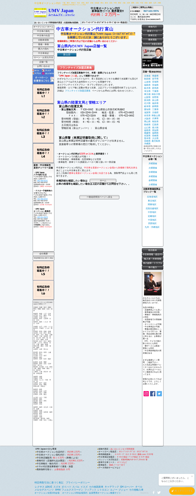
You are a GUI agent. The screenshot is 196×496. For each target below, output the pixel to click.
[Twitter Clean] (159, 493)
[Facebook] (152, 393)
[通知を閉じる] (192, 476)
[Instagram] (146, 393)
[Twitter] (159, 393)
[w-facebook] (154, 493)
